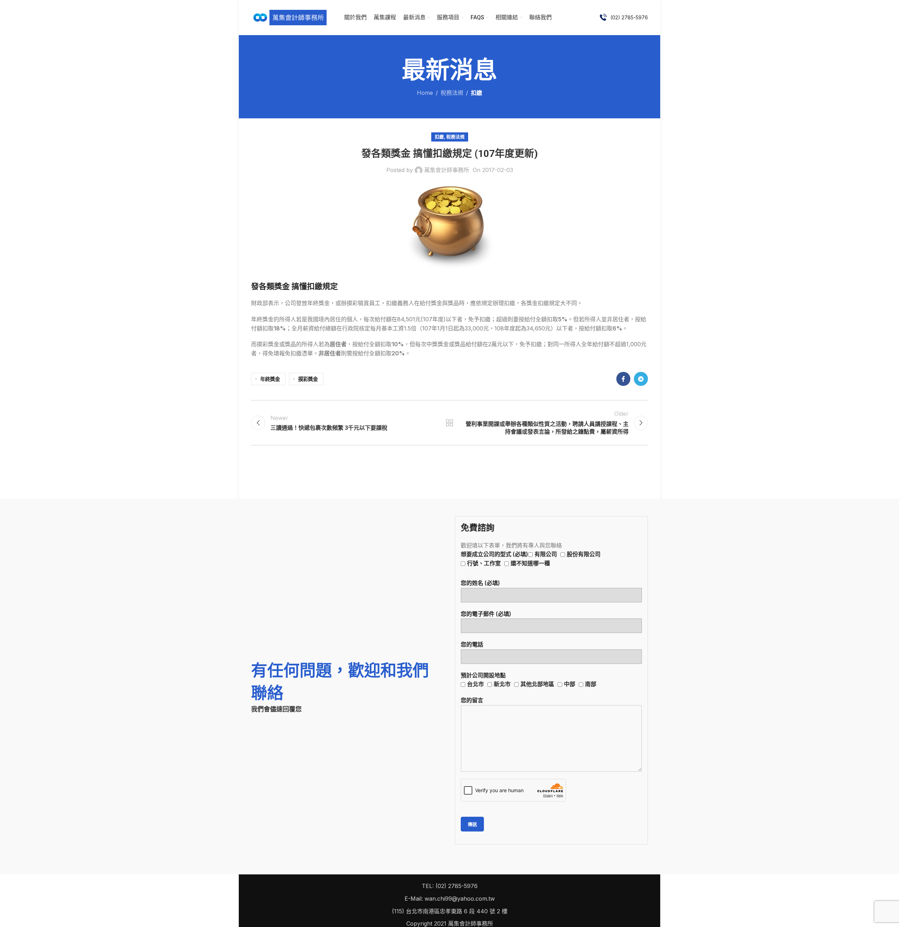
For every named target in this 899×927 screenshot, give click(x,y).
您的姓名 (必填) (480, 582)
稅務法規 (452, 92)
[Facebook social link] (623, 379)
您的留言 (472, 700)
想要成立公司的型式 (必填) (531, 559)
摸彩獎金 (308, 379)
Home (425, 92)
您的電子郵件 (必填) (486, 613)
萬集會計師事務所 (446, 169)
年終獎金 (270, 379)
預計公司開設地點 (528, 680)
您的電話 (472, 644)
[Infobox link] (624, 17)
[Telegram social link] (641, 379)
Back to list (450, 423)
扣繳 (476, 92)
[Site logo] (289, 16)
